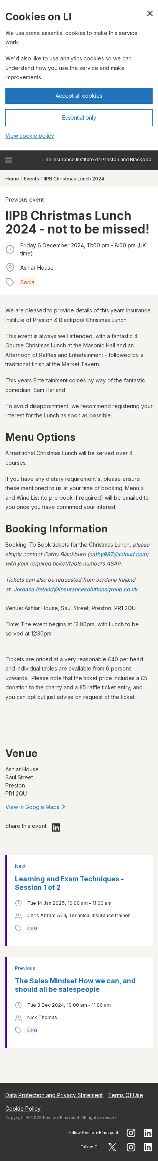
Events (31, 179)
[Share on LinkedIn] (56, 827)
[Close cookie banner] (150, 13)
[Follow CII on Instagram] (131, 1147)
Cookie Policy (23, 1108)
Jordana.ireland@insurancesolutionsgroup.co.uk (75, 589)
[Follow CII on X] (112, 1147)
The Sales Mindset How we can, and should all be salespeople (75, 985)
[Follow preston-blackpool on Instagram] (131, 1133)
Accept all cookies (79, 95)
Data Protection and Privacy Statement (54, 1095)
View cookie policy (29, 135)
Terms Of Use (125, 1095)
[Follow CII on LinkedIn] (148, 1147)
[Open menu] (8, 160)
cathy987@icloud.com (117, 554)
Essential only (79, 117)
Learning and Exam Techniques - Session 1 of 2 (69, 883)
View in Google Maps (32, 807)
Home (12, 179)
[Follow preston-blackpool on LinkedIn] (148, 1133)
